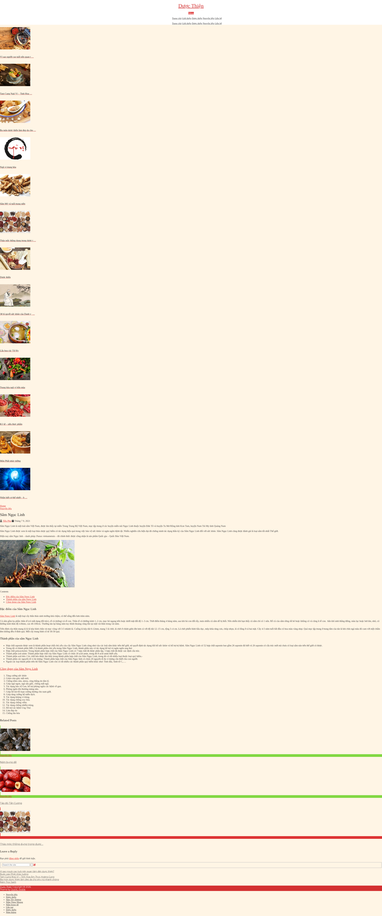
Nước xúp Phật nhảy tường (14, 874)
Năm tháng (11, 912)
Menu (191, 13)
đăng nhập (14, 858)
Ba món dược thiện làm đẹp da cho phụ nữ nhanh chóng (29, 879)
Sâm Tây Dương (13, 899)
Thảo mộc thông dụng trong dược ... (21, 844)
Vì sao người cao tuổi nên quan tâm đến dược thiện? (27, 871)
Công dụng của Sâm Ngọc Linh (21, 602)
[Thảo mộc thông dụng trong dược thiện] (191, 821)
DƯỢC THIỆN (18, 889)
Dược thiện (197, 18)
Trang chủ (176, 18)
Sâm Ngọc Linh (7, 616)
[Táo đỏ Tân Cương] (191, 780)
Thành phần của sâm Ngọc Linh (21, 599)
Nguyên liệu (208, 18)
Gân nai (9, 907)
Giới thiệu (186, 18)
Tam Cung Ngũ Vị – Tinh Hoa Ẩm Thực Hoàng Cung (27, 876)
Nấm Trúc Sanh (8, 882)
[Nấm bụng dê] (191, 739)
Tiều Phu (7, 521)
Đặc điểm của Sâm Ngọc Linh (20, 596)
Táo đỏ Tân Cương (11, 803)
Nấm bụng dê (8, 762)
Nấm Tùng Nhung (14, 902)
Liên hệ (218, 18)
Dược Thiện (191, 6)
